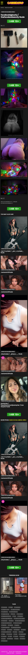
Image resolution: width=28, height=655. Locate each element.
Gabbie (11, 625)
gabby (17, 625)
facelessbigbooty (7, 201)
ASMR (11, 607)
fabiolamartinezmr (7, 623)
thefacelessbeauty (7, 203)
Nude (15, 201)
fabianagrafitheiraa (7, 618)
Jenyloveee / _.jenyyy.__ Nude (11, 354)
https (4, 634)
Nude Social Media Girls (8, 248)
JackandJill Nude (7, 272)
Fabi (15, 616)
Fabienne (5, 620)
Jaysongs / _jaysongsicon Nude (20, 595)
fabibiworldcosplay (19, 618)
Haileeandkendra (7, 632)
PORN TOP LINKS (10, 653)
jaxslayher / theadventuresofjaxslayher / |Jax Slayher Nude (12, 405)
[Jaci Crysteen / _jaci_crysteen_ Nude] (14, 232)
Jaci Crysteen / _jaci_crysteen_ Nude (12, 252)
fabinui (11, 620)
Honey (21, 632)
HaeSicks (17, 629)
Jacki (10, 636)
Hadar (4, 629)
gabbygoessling (16, 627)
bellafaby (17, 607)
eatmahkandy (14, 611)
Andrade (5, 607)
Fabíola (4, 625)
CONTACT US (4, 651)
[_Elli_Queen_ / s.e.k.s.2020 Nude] (7, 586)
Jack (16, 634)
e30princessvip (16, 609)
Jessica (22, 636)
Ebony (13, 614)
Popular (2, 295)
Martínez (10, 638)
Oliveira (23, 638)
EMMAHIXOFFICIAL (7, 616)
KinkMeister (18, 653)
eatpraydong (6, 614)
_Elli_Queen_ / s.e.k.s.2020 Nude (5, 596)
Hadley (10, 629)
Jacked (4, 636)
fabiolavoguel (18, 623)
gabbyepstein (6, 627)
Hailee (23, 629)
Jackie (16, 636)
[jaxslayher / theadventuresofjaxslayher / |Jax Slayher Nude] (14, 389)
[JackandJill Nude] (14, 263)
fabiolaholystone (20, 620)
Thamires (5, 641)
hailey (15, 632)
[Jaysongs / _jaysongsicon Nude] (21, 585)
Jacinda (10, 634)
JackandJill (22, 634)
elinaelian (20, 614)
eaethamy (5, 611)
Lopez (4, 638)
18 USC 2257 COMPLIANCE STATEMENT (18, 651)
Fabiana (21, 616)
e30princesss (6, 609)
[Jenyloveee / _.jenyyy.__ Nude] (14, 323)
